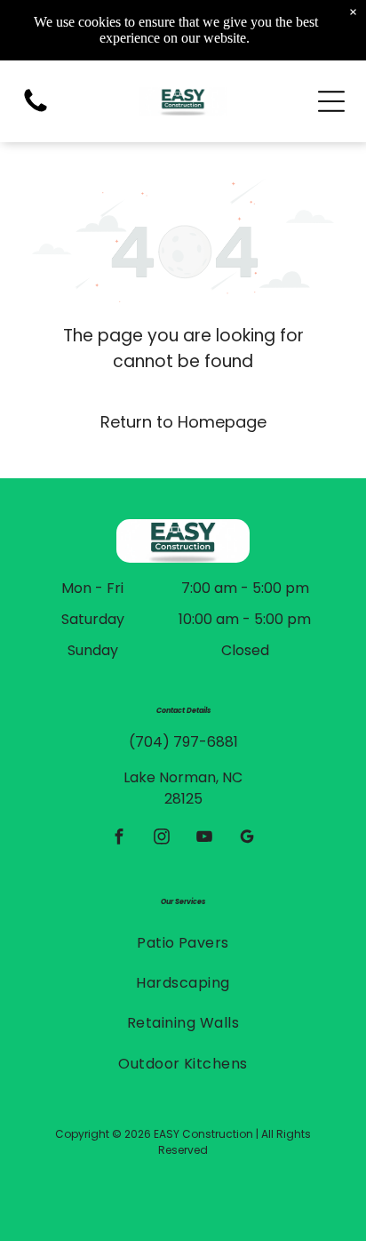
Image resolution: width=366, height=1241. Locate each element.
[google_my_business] (247, 838)
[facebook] (119, 838)
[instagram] (162, 838)
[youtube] (205, 838)
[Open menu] (331, 101)
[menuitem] (183, 942)
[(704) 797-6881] (35, 110)
